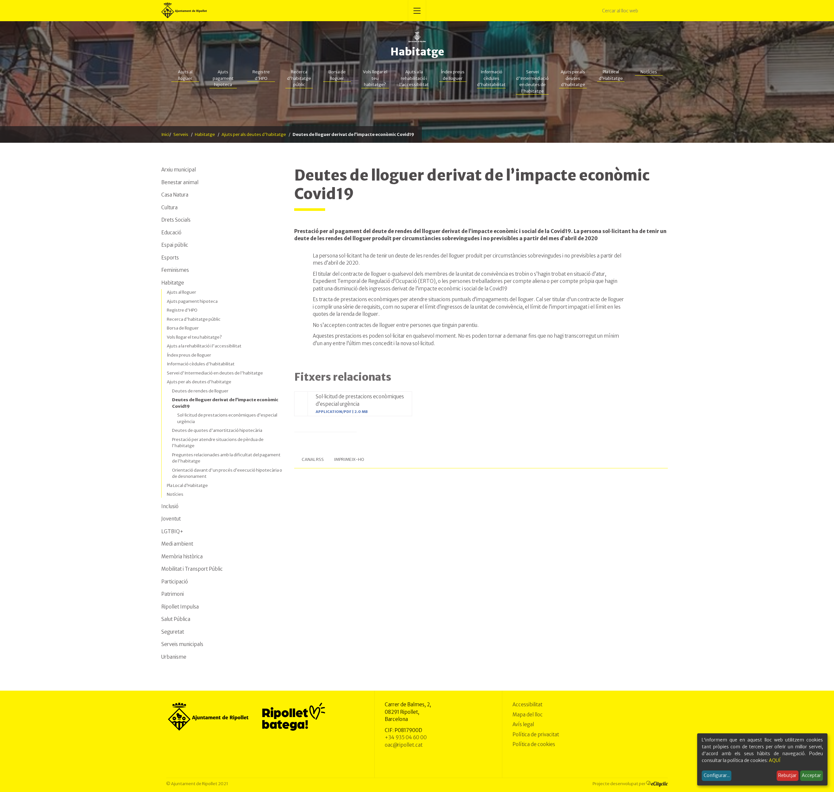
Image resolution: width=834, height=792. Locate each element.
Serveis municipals (182, 644)
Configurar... (717, 775)
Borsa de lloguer (337, 75)
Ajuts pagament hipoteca (223, 78)
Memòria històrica (182, 556)
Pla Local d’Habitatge (611, 75)
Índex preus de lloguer (453, 75)
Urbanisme (173, 657)
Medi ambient (177, 544)
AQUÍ (775, 760)
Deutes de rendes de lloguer (200, 391)
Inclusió (170, 506)
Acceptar (811, 775)
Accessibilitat (527, 704)
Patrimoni (172, 594)
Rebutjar (787, 775)
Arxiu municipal (178, 170)
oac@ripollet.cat (404, 745)
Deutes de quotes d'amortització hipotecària (217, 430)
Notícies (648, 72)
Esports (170, 258)
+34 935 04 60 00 (406, 737)
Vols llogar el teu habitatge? (375, 78)
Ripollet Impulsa (180, 607)
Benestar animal (179, 182)
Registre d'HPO (261, 75)
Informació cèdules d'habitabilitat (491, 78)
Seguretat (172, 632)
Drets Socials (176, 220)
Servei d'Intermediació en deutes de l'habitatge (532, 81)
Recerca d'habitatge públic (299, 78)
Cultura (169, 207)
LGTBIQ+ (172, 531)
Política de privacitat (535, 734)
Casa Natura (174, 195)
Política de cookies (533, 744)
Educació (171, 232)
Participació (174, 582)
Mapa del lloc (527, 714)
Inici (165, 134)
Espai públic (174, 245)
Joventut (171, 519)
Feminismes (175, 270)
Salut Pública (175, 619)
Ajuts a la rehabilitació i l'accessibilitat (414, 78)
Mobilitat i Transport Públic (192, 569)
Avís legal (523, 724)
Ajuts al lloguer (185, 75)
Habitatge (417, 51)
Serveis (180, 134)
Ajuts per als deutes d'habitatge (573, 78)
